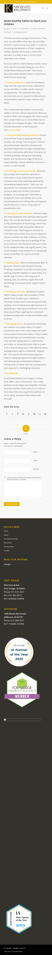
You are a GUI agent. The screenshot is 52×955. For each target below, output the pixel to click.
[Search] (41, 8)
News (35, 28)
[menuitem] (41, 8)
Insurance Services (11, 539)
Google (7, 564)
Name (36, 452)
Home (6, 531)
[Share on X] (12, 413)
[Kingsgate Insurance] (21, 8)
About (6, 535)
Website (36, 469)
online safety (14, 129)
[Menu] (47, 8)
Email (35, 460)
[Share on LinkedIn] (23, 413)
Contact (6, 550)
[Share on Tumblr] (28, 413)
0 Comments (24, 28)
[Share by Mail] (45, 413)
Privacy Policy (9, 547)
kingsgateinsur (21, 32)
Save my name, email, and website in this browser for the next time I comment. (24, 479)
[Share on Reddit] (39, 413)
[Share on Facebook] (6, 413)
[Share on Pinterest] (17, 413)
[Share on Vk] (34, 413)
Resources (8, 543)
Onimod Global (17, 951)
